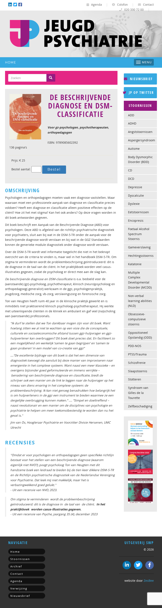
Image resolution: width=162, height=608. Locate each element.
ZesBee (149, 581)
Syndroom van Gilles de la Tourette (138, 393)
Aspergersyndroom (141, 140)
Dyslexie (134, 204)
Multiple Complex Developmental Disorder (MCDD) (140, 279)
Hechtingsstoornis (141, 256)
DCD (131, 179)
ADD (131, 115)
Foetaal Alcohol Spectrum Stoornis (138, 234)
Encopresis (135, 221)
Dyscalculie (136, 195)
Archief (16, 566)
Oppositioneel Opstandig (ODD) (140, 335)
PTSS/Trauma (137, 354)
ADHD (132, 123)
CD (130, 170)
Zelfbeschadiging (140, 406)
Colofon (122, 5)
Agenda (96, 5)
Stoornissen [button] (140, 105)
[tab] (140, 106)
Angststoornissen (140, 132)
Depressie (135, 187)
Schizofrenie (137, 363)
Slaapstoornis (137, 371)
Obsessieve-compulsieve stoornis (137, 319)
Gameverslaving (139, 247)
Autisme (134, 149)
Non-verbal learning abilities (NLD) (140, 301)
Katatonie (135, 264)
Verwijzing (18, 588)
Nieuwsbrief (141, 79)
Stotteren (134, 379)
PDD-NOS (134, 346)
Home (10, 62)
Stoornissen (20, 559)
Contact (148, 5)
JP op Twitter (141, 92)
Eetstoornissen (138, 212)
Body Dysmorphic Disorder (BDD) (140, 159)
